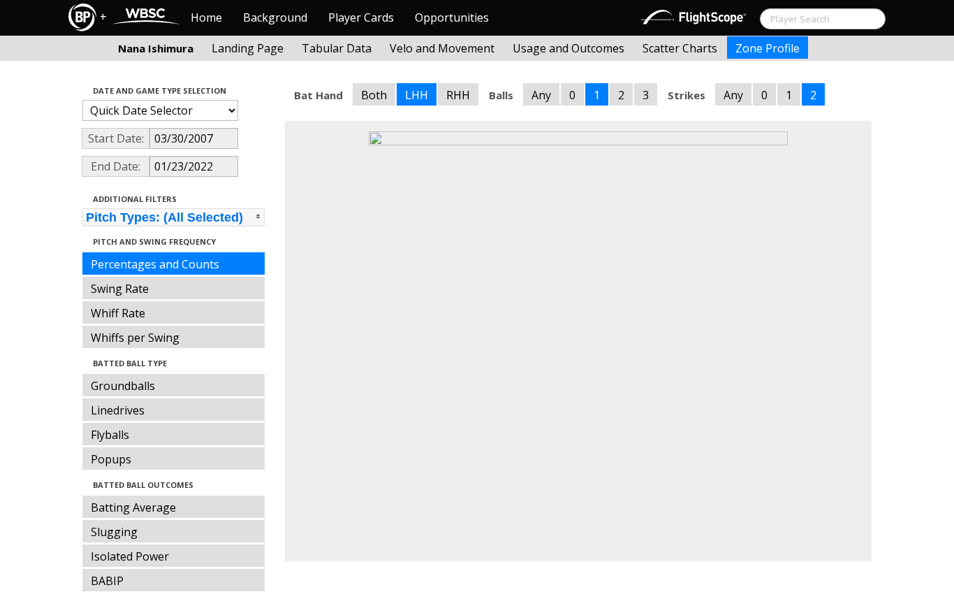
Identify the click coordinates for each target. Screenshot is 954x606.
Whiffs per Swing (135, 337)
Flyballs (110, 434)
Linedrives (118, 410)
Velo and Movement (442, 48)
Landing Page (248, 48)
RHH (458, 95)
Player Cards (361, 17)
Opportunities (452, 17)
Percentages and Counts (155, 264)
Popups (111, 459)
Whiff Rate (118, 313)
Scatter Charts (680, 48)
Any (541, 95)
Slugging (114, 532)
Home (206, 17)
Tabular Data (337, 48)
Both (374, 95)
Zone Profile (767, 48)
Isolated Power (130, 556)
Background (275, 17)
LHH (416, 95)
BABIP (107, 581)
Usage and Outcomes (568, 48)
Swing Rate (120, 288)
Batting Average (133, 507)
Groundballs (123, 386)
